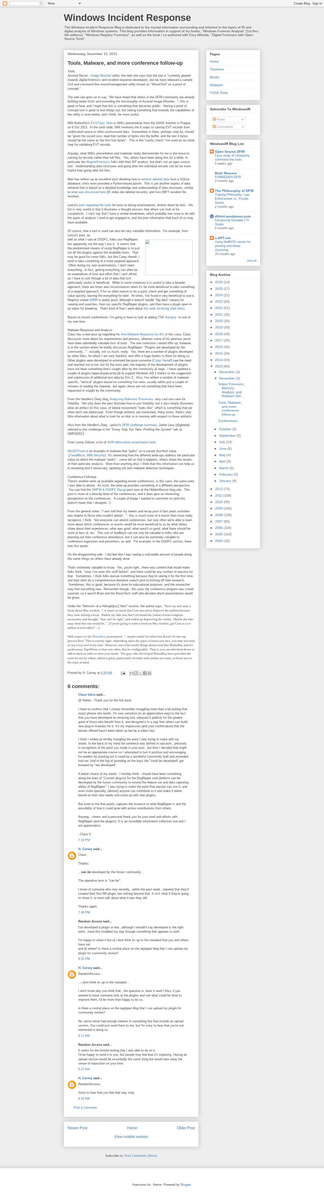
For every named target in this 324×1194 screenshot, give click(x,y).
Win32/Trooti (76, 451)
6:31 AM (84, 1098)
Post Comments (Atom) (141, 1155)
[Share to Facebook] (145, 673)
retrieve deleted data (155, 179)
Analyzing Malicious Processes (131, 399)
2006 (219, 528)
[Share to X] (140, 673)
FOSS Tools (219, 93)
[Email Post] (122, 673)
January (225, 481)
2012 (219, 489)
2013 (219, 366)
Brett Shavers (226, 173)
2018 (219, 334)
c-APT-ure (223, 238)
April (223, 461)
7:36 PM (84, 912)
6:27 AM (84, 1069)
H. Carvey (85, 849)
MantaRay (99, 636)
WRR (94, 300)
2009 (219, 508)
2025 (219, 289)
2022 (219, 308)
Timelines (217, 69)
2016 (219, 347)
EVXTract (97, 123)
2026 (219, 282)
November (227, 378)
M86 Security (96, 455)
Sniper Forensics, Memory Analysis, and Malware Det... (231, 390)
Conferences (227, 421)
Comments (224, 127)
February (226, 474)
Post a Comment (85, 1107)
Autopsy (170, 317)
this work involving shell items (164, 308)
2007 (219, 521)
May (223, 455)
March (224, 468)
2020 (219, 321)
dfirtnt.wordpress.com (233, 216)
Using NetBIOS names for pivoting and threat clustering (233, 246)
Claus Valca (86, 694)
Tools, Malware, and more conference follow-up (230, 408)
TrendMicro (77, 455)
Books (214, 77)
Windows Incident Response (127, 17)
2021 (219, 314)
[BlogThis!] (136, 673)
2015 (219, 353)
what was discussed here (88, 192)
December (227, 372)
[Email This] (131, 673)
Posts (220, 119)
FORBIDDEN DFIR (228, 177)
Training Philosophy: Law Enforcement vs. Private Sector (232, 199)
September (228, 435)
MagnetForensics (98, 162)
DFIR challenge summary (139, 425)
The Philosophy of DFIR (234, 191)
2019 (219, 327)
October (225, 429)
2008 (219, 515)
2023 (219, 301)
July (222, 442)
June (223, 448)
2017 (219, 340)
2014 (219, 360)
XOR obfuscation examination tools (131, 442)
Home (132, 1128)
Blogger (186, 1184)
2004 (219, 541)
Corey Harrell (162, 360)
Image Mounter (101, 75)
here (158, 192)
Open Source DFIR (230, 151)
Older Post (186, 1128)
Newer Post (77, 1128)
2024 (219, 295)
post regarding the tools (95, 205)
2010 (219, 502)
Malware (216, 85)
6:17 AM (84, 1035)
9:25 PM (84, 959)
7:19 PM (84, 840)
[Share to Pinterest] (149, 673)
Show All (251, 260)
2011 (219, 495)
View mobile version (131, 1137)
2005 (219, 534)
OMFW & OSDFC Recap (109, 489)
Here (109, 123)
